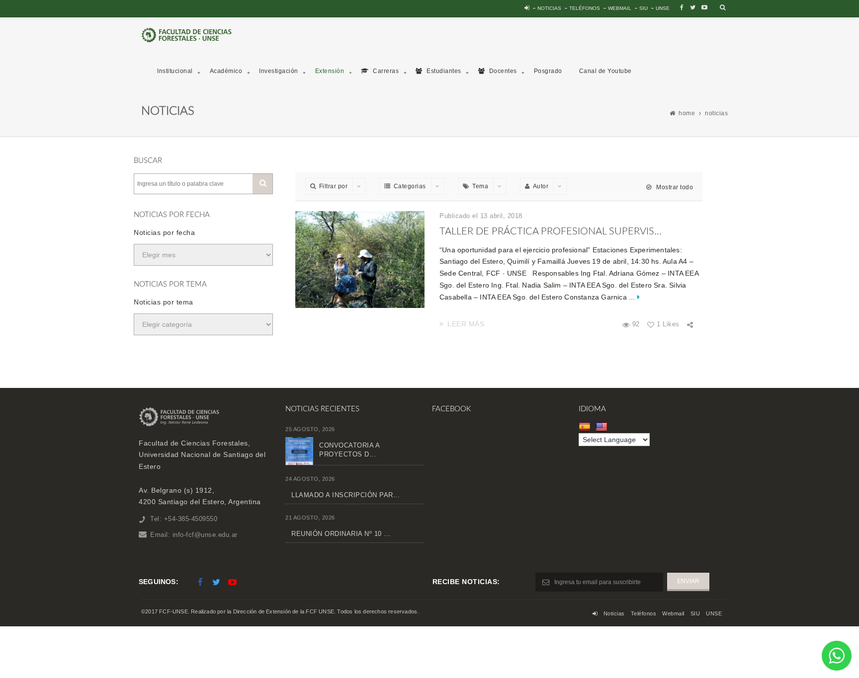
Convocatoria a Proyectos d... (349, 450)
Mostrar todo (674, 187)
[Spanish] (586, 426)
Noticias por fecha (164, 232)
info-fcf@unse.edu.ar (205, 534)
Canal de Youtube (605, 71)
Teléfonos (584, 8)
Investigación (278, 71)
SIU (643, 8)
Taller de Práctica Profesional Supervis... (550, 231)
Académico (226, 71)
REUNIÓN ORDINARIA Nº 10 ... (341, 533)
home (687, 113)
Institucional (175, 71)
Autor (541, 186)
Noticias (549, 8)
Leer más (465, 324)
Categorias (410, 186)
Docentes (502, 71)
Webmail (619, 8)
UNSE (663, 8)
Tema (480, 186)
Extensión (329, 71)
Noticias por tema (163, 302)
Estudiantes (443, 71)
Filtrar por (333, 186)
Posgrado (548, 71)
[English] (603, 426)
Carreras (385, 71)
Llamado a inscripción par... (345, 495)
